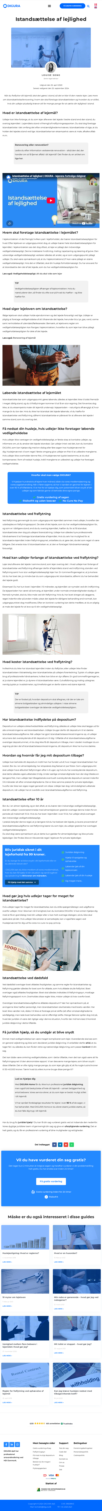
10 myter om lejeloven (14, 1297)
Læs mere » (7, 1262)
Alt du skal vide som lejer (49, 273)
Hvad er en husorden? (65, 1253)
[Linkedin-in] (11, 1444)
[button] (49, 6)
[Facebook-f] (6, 1444)
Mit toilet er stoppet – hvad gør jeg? (73, 1344)
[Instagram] (17, 1444)
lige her (19, 158)
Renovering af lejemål (24, 338)
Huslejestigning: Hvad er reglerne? (20, 1253)
